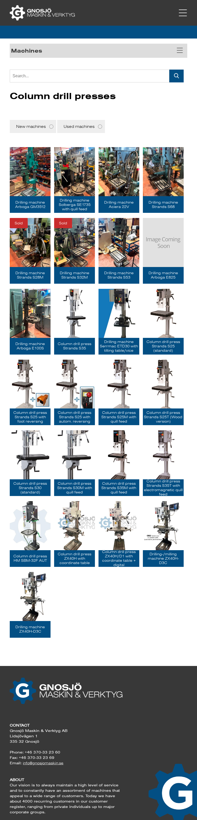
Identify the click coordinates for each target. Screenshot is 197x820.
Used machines (79, 126)
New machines (31, 126)
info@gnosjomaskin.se (43, 763)
